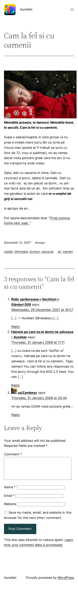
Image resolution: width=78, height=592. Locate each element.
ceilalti (8, 251)
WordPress (66, 578)
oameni (68, 251)
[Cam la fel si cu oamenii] (40, 117)
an (59, 251)
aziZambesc (27, 393)
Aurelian (26, 9)
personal (48, 251)
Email (9, 496)
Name (10, 487)
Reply (15, 326)
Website (10, 504)
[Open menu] (72, 9)
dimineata (21, 251)
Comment (13, 454)
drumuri (35, 251)
